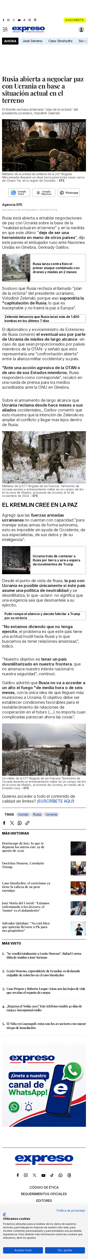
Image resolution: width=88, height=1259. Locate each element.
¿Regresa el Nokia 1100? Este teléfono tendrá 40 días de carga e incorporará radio (44, 1008)
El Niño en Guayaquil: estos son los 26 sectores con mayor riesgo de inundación (46, 1025)
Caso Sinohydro (60, 41)
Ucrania (51, 814)
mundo (23, 814)
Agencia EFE (12, 204)
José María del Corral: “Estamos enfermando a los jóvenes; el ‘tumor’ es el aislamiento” (25, 906)
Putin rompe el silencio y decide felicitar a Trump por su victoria (42, 616)
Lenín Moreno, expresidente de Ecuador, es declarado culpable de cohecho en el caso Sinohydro (43, 973)
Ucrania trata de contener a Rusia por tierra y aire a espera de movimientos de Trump (56, 560)
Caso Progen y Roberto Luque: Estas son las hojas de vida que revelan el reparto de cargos (46, 990)
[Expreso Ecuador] (44, 1164)
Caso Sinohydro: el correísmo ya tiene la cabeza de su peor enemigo (26, 886)
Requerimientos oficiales (44, 1194)
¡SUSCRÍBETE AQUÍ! (55, 801)
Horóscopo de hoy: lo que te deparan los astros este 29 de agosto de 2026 (23, 847)
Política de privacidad (71, 1210)
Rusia (37, 814)
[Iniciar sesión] (81, 29)
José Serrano (32, 41)
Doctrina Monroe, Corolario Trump (23, 865)
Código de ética (44, 1187)
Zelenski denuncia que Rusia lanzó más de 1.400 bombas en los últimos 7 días (42, 319)
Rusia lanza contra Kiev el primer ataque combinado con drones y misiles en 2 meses (56, 268)
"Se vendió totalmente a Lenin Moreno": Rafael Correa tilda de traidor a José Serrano (44, 955)
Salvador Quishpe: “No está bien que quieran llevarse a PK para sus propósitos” (26, 927)
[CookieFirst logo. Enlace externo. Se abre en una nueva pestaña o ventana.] (4, 1214)
